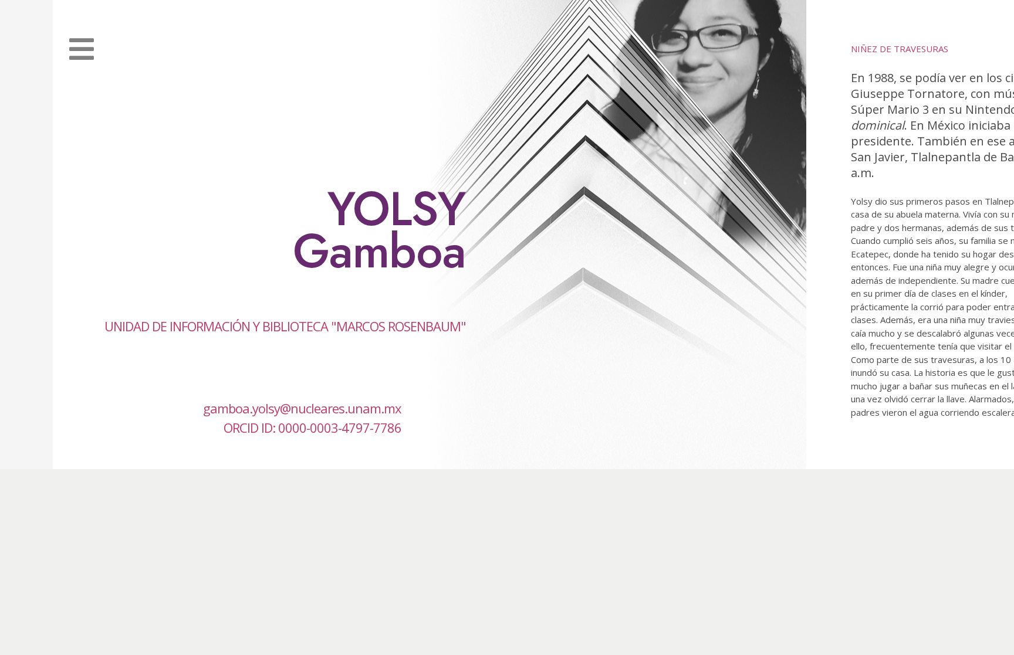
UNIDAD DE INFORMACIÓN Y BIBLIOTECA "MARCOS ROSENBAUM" (285, 326)
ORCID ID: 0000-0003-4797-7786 (312, 427)
